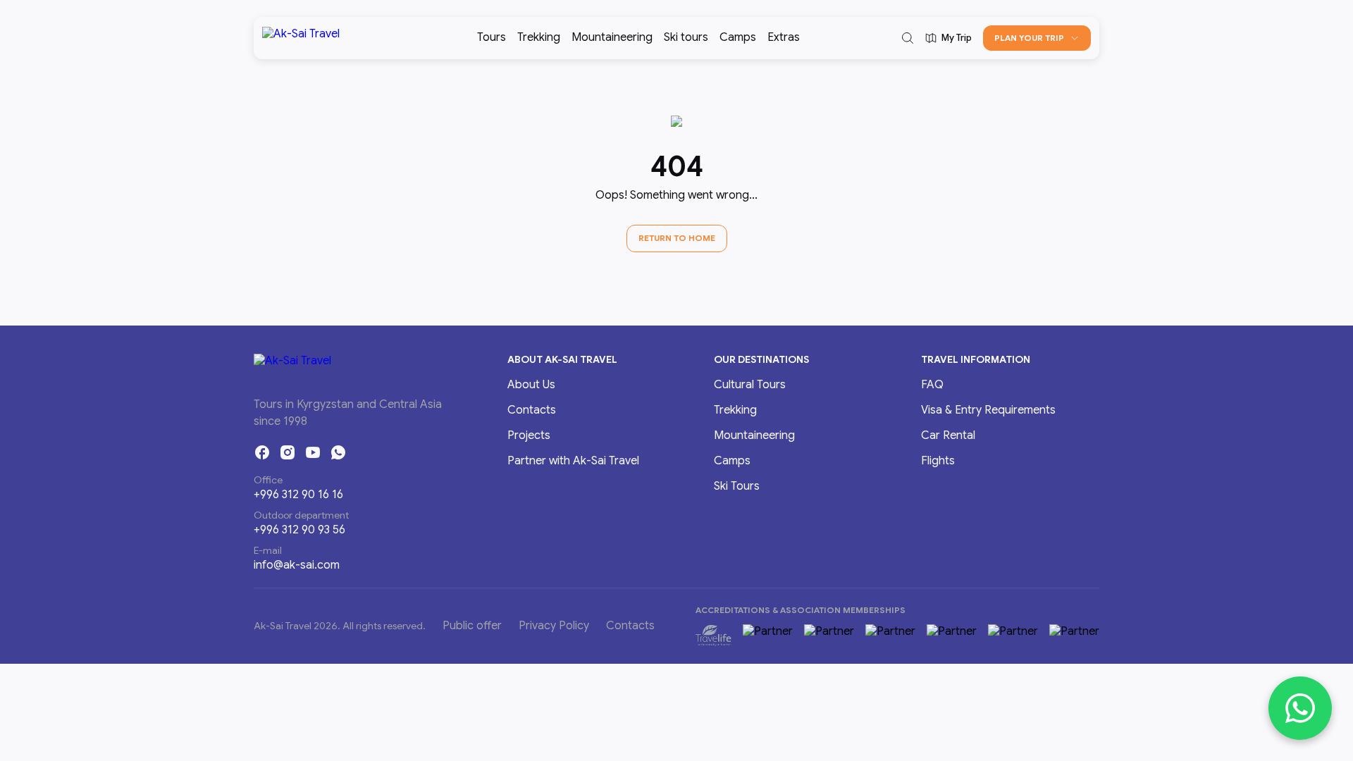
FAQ (932, 385)
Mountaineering (612, 37)
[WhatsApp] (338, 452)
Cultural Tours (750, 385)
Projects (528, 435)
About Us (531, 385)
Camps (737, 37)
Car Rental (948, 435)
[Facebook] (262, 452)
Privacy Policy (554, 626)
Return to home (676, 238)
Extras (783, 37)
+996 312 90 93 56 (299, 530)
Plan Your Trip (1029, 37)
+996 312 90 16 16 (298, 495)
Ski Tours (737, 486)
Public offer (472, 626)
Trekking (538, 37)
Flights (938, 461)
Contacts (531, 410)
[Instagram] (287, 452)
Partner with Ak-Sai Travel (573, 461)
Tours (491, 37)
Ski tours (686, 37)
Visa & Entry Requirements (988, 410)
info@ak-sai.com (297, 565)
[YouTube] (312, 452)
